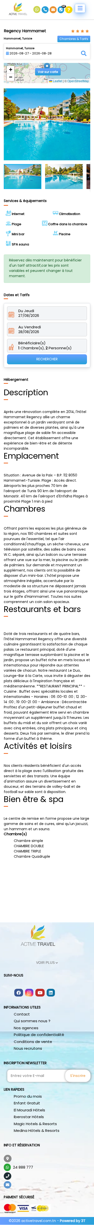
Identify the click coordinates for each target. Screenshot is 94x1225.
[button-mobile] (80, 8)
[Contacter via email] (54, 9)
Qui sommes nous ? (32, 1020)
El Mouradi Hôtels (29, 1110)
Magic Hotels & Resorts (35, 1123)
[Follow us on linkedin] (50, 993)
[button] (47, 68)
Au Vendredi (29, 327)
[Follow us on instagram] (29, 993)
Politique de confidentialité (39, 1034)
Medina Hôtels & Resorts (36, 1130)
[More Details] (68, 9)
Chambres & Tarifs (73, 39)
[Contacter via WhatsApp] (37, 9)
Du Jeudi (26, 311)
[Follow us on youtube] (40, 993)
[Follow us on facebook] (19, 993)
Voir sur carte (48, 72)
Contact (22, 1014)
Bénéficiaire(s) (32, 343)
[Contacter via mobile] (46, 9)
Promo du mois (28, 1096)
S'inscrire (77, 1075)
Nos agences (26, 1027)
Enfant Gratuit (27, 1103)
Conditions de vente (33, 1041)
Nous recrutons (28, 1048)
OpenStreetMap (78, 81)
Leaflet (57, 81)
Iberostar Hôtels (29, 1116)
